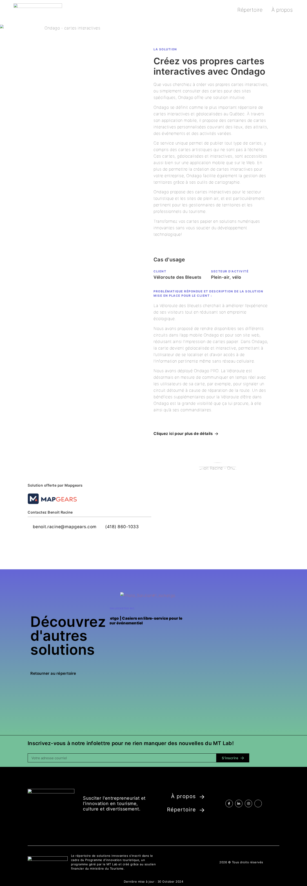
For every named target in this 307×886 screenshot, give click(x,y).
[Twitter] (258, 803)
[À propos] (202, 796)
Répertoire (250, 10)
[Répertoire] (202, 810)
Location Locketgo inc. (118, 608)
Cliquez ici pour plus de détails (183, 433)
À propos (282, 10)
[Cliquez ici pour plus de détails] (216, 434)
